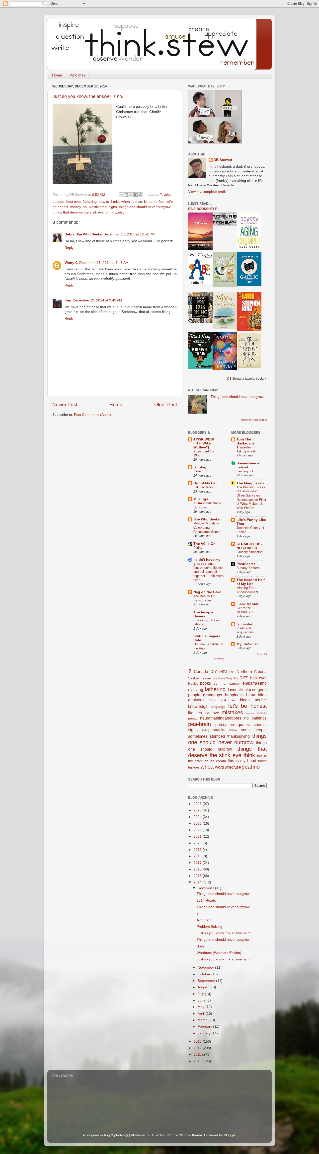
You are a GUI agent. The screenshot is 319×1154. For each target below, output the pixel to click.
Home (57, 75)
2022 (198, 830)
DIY (213, 671)
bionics (193, 683)
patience (259, 718)
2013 (198, 1041)
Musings (200, 499)
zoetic (119, 212)
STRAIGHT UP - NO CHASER (249, 546)
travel (262, 761)
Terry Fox (232, 678)
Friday (197, 548)
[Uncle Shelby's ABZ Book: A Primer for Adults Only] (200, 283)
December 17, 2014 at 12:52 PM (129, 234)
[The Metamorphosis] (249, 367)
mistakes (232, 712)
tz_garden (245, 624)
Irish (232, 672)
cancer (234, 683)
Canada (201, 671)
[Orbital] (225, 369)
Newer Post (64, 404)
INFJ (223, 672)
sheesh (260, 724)
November (206, 967)
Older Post (165, 404)
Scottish (218, 678)
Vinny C (71, 263)
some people (254, 729)
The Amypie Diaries (203, 614)
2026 (198, 804)
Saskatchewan (199, 678)
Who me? (77, 75)
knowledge (198, 706)
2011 (198, 1054)
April (202, 1013)
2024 (198, 817)
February (205, 1026)
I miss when (120, 202)
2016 (198, 869)
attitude (58, 202)
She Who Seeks (206, 519)
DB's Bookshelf (202, 209)
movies (262, 713)
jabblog (199, 467)
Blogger (230, 1135)
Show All (219, 658)
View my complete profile (208, 192)
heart (250, 695)
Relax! (198, 471)
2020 (198, 843)
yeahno (251, 767)
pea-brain (199, 724)
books (205, 683)
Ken (68, 300)
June (202, 1000)
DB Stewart (223, 160)
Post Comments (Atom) (92, 415)
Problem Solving (209, 927)
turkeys (194, 767)
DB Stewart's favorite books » (247, 378)
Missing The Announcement (247, 590)
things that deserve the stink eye (78, 212)
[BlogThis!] (126, 194)
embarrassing (254, 683)
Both (200, 946)
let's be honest (247, 706)
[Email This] (121, 194)
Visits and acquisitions (245, 630)
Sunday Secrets (248, 568)
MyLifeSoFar (247, 644)
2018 (198, 856)
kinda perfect (154, 202)
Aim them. (205, 920)
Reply (69, 248)
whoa (207, 767)
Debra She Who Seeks (83, 234)
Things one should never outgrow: (237, 397)
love (215, 713)
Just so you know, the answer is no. (88, 96)
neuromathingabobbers (220, 718)
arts (167, 195)
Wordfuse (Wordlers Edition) (219, 953)
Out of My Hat (205, 483)
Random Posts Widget (254, 419)
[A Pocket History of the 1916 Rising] (200, 321)
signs (113, 207)
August (204, 987)
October (204, 974)
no (85, 207)
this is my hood (242, 760)
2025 (198, 810)
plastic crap (98, 207)
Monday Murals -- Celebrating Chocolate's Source (207, 527)
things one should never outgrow (144, 207)
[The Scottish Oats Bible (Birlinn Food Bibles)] (225, 286)
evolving (195, 689)
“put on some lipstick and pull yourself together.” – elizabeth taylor (208, 574)
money (75, 207)
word (219, 767)
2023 (198, 823)
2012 (198, 1048)
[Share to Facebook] (135, 194)
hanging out (245, 471)
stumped (217, 736)
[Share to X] (131, 194)
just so (137, 202)
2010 (198, 1061)
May (201, 1007)
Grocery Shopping (249, 552)
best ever (73, 202)
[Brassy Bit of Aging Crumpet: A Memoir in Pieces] (249, 248)
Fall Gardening (203, 487)
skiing (205, 730)
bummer (220, 683)
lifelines (195, 713)
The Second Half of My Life (251, 582)
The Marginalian (250, 483)
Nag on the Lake (207, 592)
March (203, 1020)
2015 (198, 876)
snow (233, 730)
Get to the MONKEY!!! (245, 610)
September (207, 981)
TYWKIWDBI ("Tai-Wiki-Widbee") (203, 443)
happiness (234, 695)
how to (104, 202)
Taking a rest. (246, 451)
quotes (244, 724)
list (207, 713)
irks (212, 700)
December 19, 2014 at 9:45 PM (97, 300)
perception (224, 724)
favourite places (242, 689)
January (204, 1033)
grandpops (212, 695)
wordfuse (233, 767)
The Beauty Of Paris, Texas (204, 598)
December (206, 888)
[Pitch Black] (225, 224)
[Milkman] (200, 249)
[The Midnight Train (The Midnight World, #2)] (200, 368)
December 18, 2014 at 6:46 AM (104, 263)
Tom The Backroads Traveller (246, 443)
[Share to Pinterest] (140, 194)
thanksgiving (238, 736)
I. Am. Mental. (248, 604)
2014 (198, 882)
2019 (198, 850)
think (109, 212)
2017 (198, 863)
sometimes (197, 736)
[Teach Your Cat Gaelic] (249, 285)
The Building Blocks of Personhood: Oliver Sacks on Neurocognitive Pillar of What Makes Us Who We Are (251, 497)
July (201, 994)
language (218, 707)
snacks (219, 729)
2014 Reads (206, 900)
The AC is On (204, 544)
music (192, 718)
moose (250, 713)
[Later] (249, 330)
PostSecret (246, 564)
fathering (90, 202)
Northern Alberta (252, 671)
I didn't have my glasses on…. (206, 562)
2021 (198, 836)
